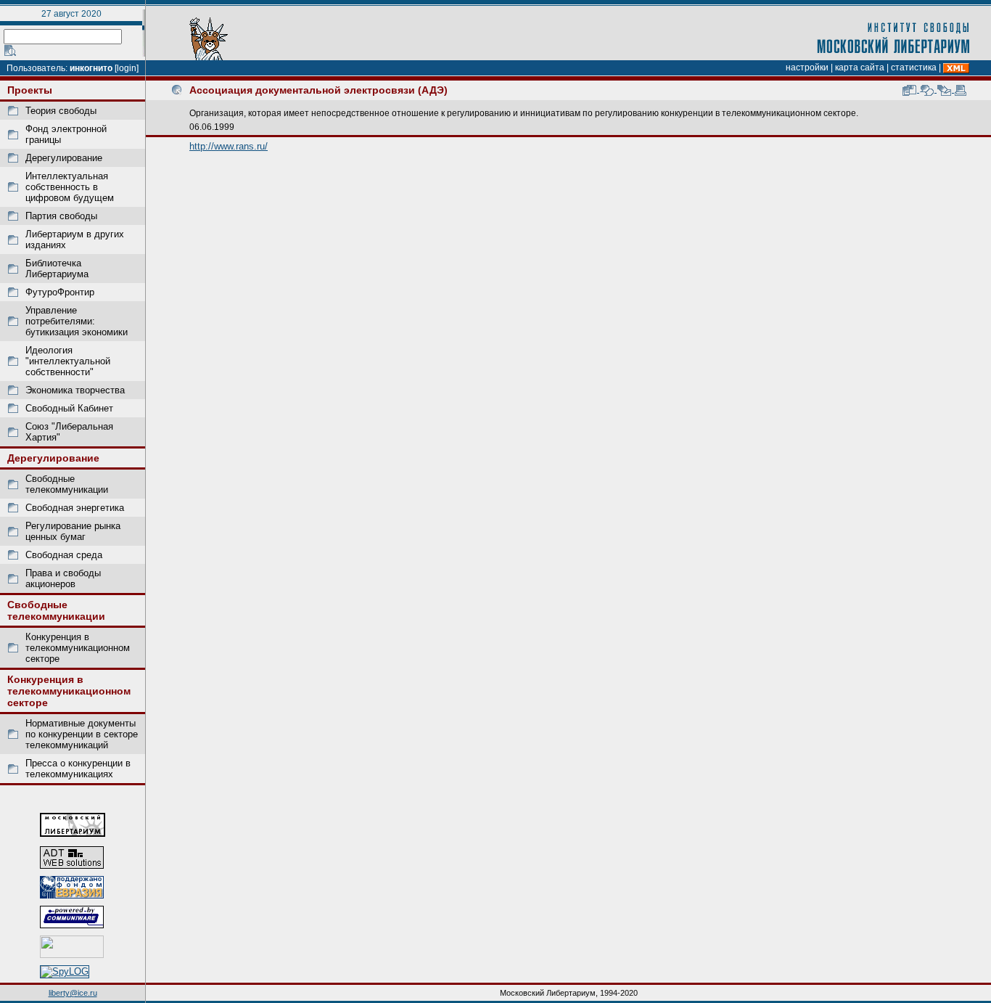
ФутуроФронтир (59, 292)
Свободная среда (63, 554)
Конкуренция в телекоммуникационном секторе (77, 647)
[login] (127, 68)
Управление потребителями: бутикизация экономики (76, 321)
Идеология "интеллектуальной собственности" (67, 361)
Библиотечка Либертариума (57, 268)
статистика (914, 67)
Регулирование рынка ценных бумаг (72, 531)
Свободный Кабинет (69, 408)
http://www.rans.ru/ (228, 146)
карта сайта (859, 67)
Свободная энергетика (74, 507)
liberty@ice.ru (73, 992)
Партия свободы (61, 215)
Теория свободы (60, 110)
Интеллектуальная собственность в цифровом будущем (69, 187)
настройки (807, 67)
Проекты (29, 90)
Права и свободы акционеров (63, 578)
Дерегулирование (63, 157)
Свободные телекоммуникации (66, 484)
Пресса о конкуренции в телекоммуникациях (78, 768)
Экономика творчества (75, 390)
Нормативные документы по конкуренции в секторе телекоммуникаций (81, 734)
